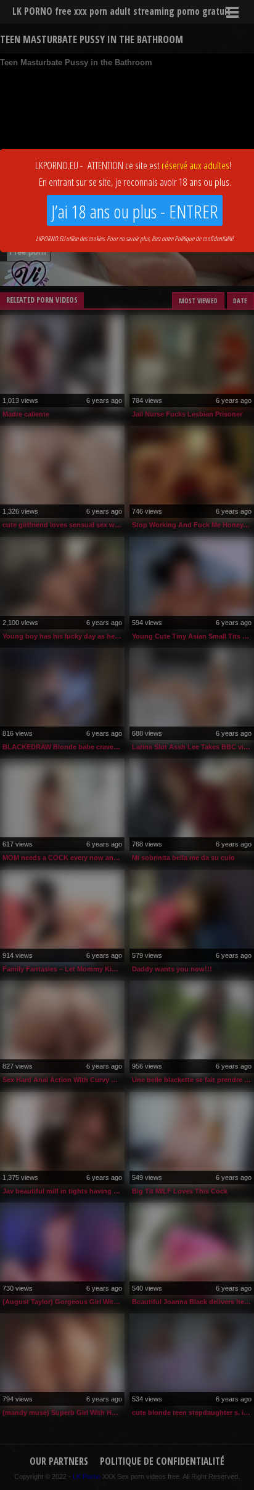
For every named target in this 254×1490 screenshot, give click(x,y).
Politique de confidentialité (203, 238)
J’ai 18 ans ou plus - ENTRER (134, 211)
